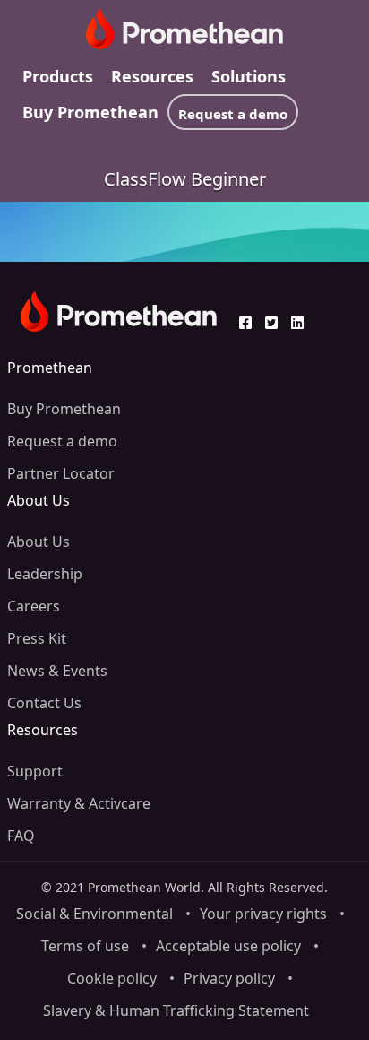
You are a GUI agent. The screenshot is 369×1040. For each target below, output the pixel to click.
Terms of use (85, 946)
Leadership (44, 574)
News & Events (57, 670)
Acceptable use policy (228, 946)
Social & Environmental (94, 913)
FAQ (21, 835)
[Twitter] (276, 323)
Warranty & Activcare (78, 803)
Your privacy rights (263, 913)
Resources (152, 76)
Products (57, 76)
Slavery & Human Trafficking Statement (176, 1010)
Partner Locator (61, 473)
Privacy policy (229, 978)
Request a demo (232, 114)
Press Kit (36, 638)
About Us (38, 541)
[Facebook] (250, 323)
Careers (33, 606)
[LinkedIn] (302, 323)
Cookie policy (112, 978)
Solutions (248, 76)
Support (35, 771)
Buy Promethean (90, 112)
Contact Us (44, 703)
